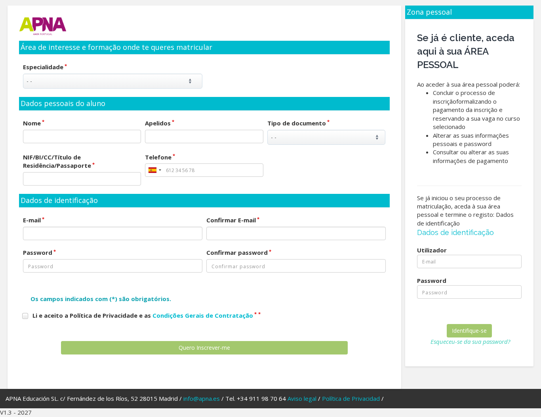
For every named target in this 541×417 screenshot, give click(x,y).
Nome (33, 123)
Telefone (160, 157)
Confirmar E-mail (232, 220)
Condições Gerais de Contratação (202, 315)
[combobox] (154, 170)
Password (39, 252)
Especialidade (45, 67)
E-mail (33, 220)
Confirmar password (238, 252)
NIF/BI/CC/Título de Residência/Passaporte (59, 161)
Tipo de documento (298, 123)
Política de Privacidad (351, 398)
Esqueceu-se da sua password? (470, 341)
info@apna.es (201, 398)
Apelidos (159, 123)
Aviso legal (302, 398)
